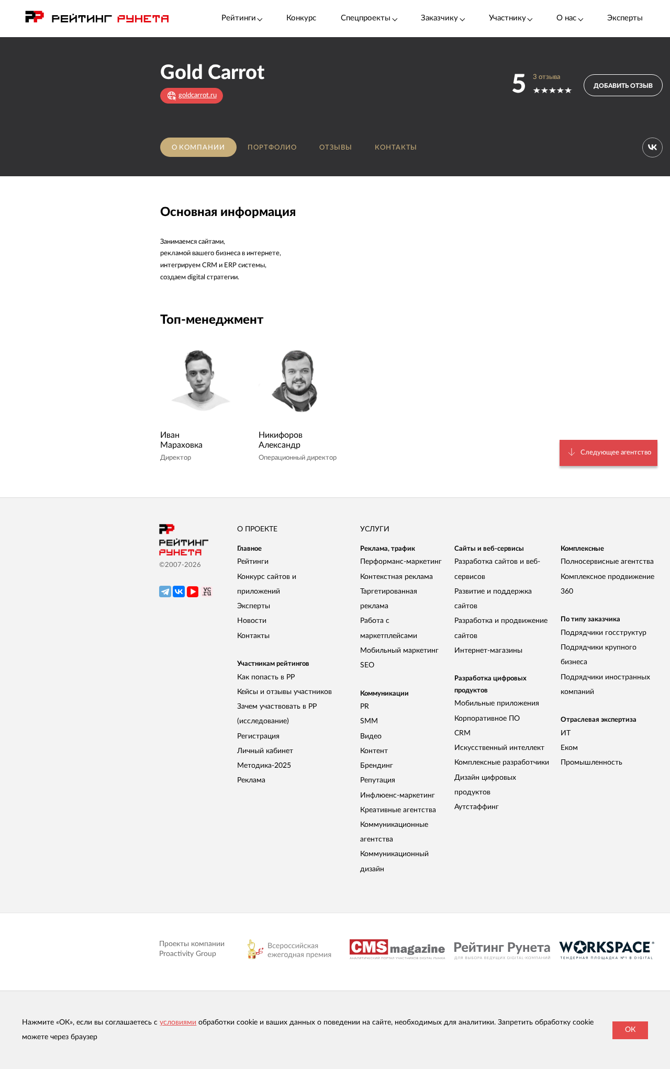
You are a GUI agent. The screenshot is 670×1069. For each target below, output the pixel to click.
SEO (367, 665)
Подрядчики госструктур (603, 632)
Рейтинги (253, 561)
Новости (251, 620)
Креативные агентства (398, 810)
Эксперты (625, 18)
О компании (198, 147)
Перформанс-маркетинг (401, 561)
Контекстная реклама (396, 577)
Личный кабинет (265, 751)
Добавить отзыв (623, 86)
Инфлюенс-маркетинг (397, 795)
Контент (374, 751)
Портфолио (272, 147)
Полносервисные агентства (607, 561)
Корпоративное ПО (487, 718)
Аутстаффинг (476, 807)
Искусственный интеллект (499, 748)
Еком (569, 748)
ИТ (566, 733)
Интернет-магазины (488, 650)
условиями (178, 1022)
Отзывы (335, 147)
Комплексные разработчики (501, 762)
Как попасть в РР (266, 677)
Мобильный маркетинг (399, 650)
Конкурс (301, 18)
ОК (630, 1029)
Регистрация (258, 736)
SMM (369, 721)
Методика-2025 (264, 765)
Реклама (251, 780)
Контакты (396, 147)
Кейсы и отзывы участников (284, 692)
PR (364, 706)
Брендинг (376, 765)
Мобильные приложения (496, 703)
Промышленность (591, 762)
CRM (462, 733)
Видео (371, 736)
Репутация (377, 780)
